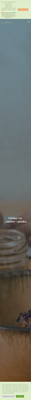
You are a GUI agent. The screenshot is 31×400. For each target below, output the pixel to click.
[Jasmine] (6, 22)
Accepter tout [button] (20, 396)
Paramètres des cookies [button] (8, 396)
